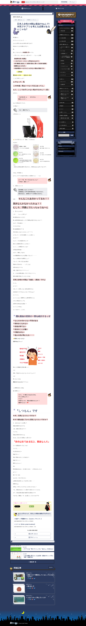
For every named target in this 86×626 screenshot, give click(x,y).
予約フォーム (34, 537)
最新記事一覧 (33, 562)
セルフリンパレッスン (66, 91)
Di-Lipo (67, 63)
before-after (66, 102)
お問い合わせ (34, 533)
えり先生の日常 (66, 41)
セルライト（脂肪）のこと (66, 48)
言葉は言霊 (66, 30)
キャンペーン (66, 81)
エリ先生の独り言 (66, 125)
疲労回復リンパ (67, 53)
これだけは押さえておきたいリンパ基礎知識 (67, 57)
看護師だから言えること (32, 19)
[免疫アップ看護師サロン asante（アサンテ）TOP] (15, 2)
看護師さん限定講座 (66, 115)
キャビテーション (67, 66)
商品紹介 (66, 105)
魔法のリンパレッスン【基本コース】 (66, 98)
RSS (51, 567)
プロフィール (60, 8)
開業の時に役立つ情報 (66, 118)
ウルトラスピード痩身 (67, 68)
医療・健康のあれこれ (19, 19)
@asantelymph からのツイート (65, 148)
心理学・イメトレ (66, 112)
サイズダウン (66, 72)
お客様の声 (66, 84)
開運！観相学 (66, 128)
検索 (72, 135)
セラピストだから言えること (66, 28)
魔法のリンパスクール (66, 88)
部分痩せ (66, 60)
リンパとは (66, 50)
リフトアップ (66, 75)
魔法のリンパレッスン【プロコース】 (66, 94)
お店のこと (66, 79)
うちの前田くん (66, 122)
